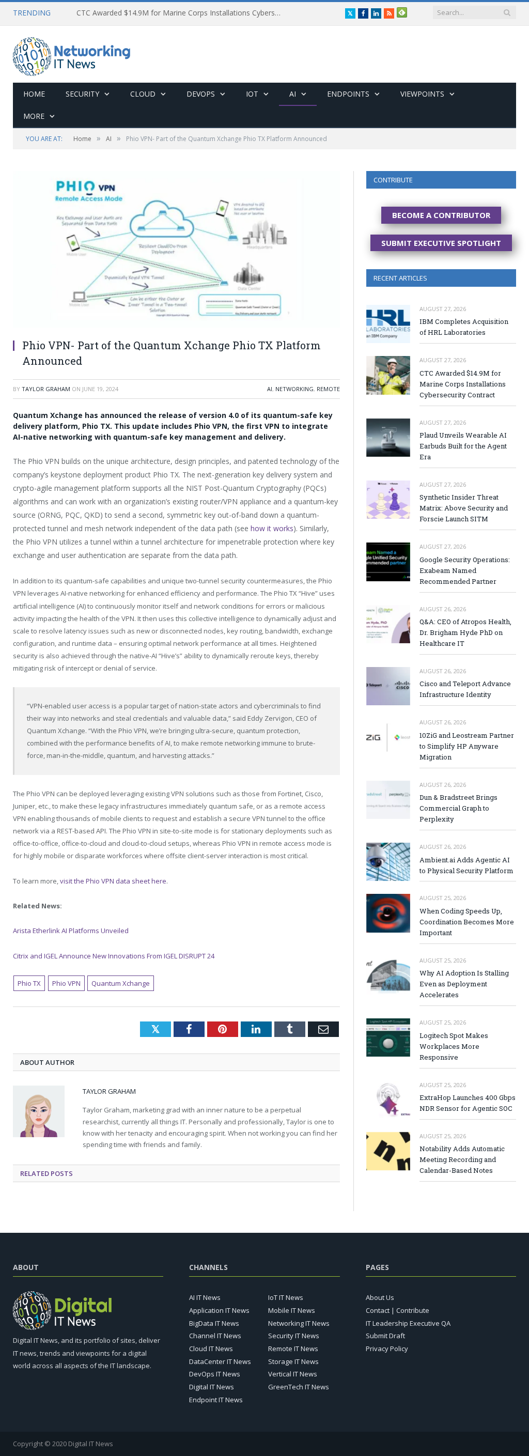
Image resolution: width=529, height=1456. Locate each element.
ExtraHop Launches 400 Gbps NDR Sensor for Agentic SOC (467, 1103)
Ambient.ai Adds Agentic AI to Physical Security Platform (466, 865)
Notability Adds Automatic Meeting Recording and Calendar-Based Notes (462, 1159)
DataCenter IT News (220, 1361)
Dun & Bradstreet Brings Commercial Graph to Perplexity (458, 808)
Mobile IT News (291, 1310)
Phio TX (29, 983)
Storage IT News (293, 1361)
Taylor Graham (46, 389)
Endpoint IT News (216, 1399)
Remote (328, 389)
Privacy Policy (387, 1348)
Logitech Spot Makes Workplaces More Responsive (453, 1046)
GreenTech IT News (298, 1386)
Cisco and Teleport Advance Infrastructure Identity (465, 689)
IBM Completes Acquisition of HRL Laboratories (463, 327)
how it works (272, 528)
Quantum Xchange (120, 983)
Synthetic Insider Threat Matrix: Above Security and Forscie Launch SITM (463, 507)
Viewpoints (422, 94)
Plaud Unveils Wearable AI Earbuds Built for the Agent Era (463, 445)
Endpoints (348, 94)
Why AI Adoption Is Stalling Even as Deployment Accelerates (464, 983)
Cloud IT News (211, 1348)
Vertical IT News (292, 1373)
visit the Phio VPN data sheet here (113, 881)
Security (82, 94)
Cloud (142, 94)
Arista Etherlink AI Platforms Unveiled (71, 930)
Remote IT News (293, 1348)
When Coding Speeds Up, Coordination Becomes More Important (466, 921)
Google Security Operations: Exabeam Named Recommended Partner (464, 570)
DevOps (200, 94)
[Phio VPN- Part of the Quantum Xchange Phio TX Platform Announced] (176, 250)
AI (292, 94)
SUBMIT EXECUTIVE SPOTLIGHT (441, 243)
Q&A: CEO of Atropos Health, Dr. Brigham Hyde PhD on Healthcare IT (465, 632)
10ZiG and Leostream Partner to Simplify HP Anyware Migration (466, 746)
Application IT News (219, 1310)
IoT (252, 94)
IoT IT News (285, 1297)
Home (34, 94)
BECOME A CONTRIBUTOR (441, 215)
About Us (380, 1297)
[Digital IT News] (71, 54)
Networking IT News (299, 1323)
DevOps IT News (214, 1373)
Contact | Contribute (397, 1310)
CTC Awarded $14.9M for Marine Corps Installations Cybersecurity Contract (182, 13)
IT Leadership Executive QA (408, 1323)
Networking (294, 389)
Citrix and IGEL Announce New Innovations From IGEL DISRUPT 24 (113, 956)
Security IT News (293, 1335)
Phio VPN (66, 983)
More (33, 116)
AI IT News (205, 1297)
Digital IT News (211, 1386)
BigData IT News (214, 1323)
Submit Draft (385, 1335)
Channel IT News (215, 1335)
